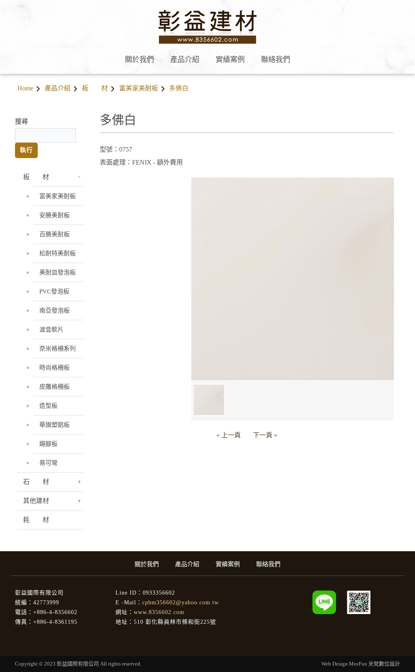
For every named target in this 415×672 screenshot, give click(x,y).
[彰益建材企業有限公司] (358, 602)
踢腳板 (48, 444)
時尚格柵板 (54, 367)
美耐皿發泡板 (57, 272)
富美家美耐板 (138, 88)
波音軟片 (51, 329)
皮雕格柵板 (54, 386)
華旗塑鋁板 (54, 425)
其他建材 (36, 500)
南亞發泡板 (54, 310)
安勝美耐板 (54, 215)
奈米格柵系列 (57, 348)
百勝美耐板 (54, 234)
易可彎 (48, 463)
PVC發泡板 (54, 291)
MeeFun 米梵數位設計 (374, 664)
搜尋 (21, 121)
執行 (26, 150)
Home (25, 88)
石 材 (36, 481)
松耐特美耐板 (57, 253)
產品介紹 (58, 88)
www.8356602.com (159, 612)
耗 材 (36, 519)
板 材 (95, 88)
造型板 (48, 405)
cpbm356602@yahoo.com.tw (180, 602)
